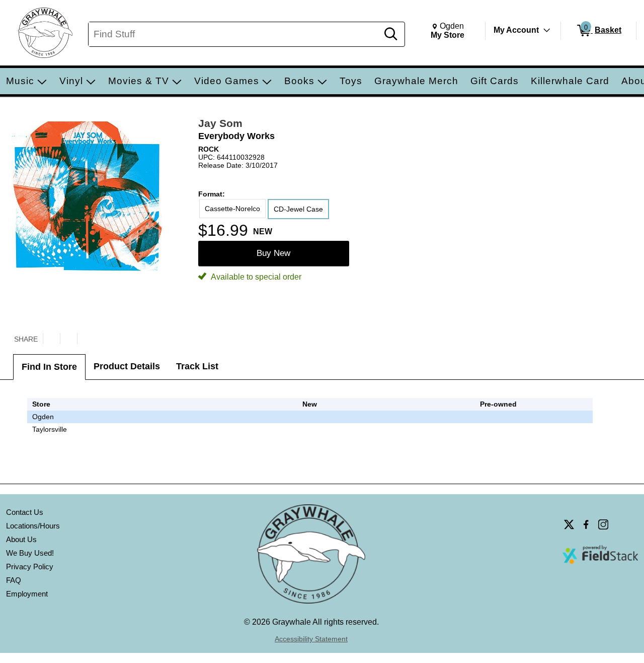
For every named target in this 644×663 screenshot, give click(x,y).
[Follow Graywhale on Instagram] (603, 524)
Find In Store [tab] (49, 367)
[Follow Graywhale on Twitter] (569, 524)
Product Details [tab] (127, 366)
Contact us (24, 512)
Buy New (273, 253)
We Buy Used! (30, 553)
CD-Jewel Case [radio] (298, 209)
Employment (27, 593)
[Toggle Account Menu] (547, 30)
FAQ (13, 580)
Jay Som (220, 123)
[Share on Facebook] (68, 339)
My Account (516, 30)
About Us (21, 539)
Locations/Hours (33, 525)
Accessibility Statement (311, 639)
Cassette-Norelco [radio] (232, 209)
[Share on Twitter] (51, 339)
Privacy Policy (29, 566)
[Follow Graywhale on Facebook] (586, 524)
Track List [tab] (197, 366)
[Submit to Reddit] (86, 339)
